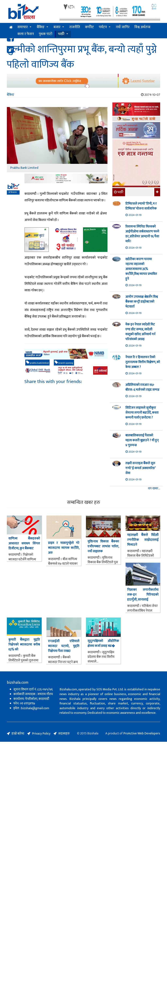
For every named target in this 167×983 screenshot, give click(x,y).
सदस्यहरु (64, 733)
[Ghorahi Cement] (36, 239)
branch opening (65, 363)
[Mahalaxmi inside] (136, 163)
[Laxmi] (83, 81)
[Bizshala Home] (11, 27)
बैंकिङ (41, 27)
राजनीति (74, 27)
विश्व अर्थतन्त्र (142, 27)
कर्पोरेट (89, 27)
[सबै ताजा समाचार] (156, 192)
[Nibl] (65, 354)
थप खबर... (154, 488)
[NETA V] (110, 11)
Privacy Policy (41, 733)
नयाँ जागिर (122, 27)
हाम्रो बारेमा (18, 733)
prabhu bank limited (39, 363)
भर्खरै (61, 34)
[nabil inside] (65, 178)
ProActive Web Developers (141, 733)
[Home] (31, 12)
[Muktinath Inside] (66, 239)
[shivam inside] (95, 239)
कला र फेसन (25, 34)
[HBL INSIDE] (136, 130)
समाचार (22, 27)
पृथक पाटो (45, 34)
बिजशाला (13, 192)
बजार (56, 27)
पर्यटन (103, 27)
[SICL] (136, 119)
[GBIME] (65, 370)
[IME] (136, 109)
